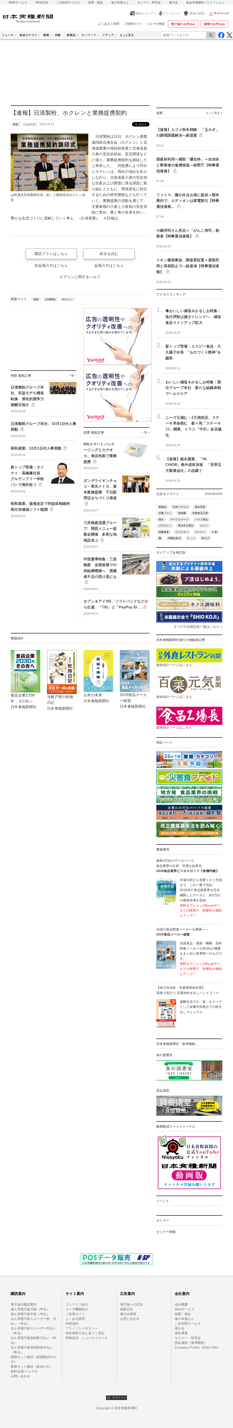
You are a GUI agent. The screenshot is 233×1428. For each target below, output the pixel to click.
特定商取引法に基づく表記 (85, 1333)
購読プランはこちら (51, 254)
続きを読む (109, 254)
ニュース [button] (8, 35)
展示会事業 (128, 1314)
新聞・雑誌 (95, 2)
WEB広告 (41, 2)
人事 (214, 532)
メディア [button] (108, 35)
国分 (161, 519)
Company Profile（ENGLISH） (197, 1347)
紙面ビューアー (146, 13)
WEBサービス (18, 2)
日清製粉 (50, 299)
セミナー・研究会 (149, 2)
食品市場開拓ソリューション (205, 2)
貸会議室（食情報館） (191, 1342)
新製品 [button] (71, 35)
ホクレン (67, 299)
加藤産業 (164, 532)
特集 (58, 35)
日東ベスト (165, 513)
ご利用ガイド (133, 23)
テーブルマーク (179, 519)
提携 (36, 299)
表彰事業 (181, 1333)
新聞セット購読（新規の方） (32, 1366)
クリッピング (171, 13)
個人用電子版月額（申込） (30, 1309)
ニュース (30, 124)
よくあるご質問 (108, 23)
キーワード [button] (88, 35)
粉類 (15, 124)
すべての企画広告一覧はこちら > (198, 626)
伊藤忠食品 (174, 538)
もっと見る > (214, 112)
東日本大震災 (186, 525)
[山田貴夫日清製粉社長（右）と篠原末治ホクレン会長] (49, 162)
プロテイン (165, 525)
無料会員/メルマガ (24, 1371)
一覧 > (72, 375)
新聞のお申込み (214, 24)
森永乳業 (200, 507)
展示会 (173, 2)
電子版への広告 (131, 1304)
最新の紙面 (197, 13)
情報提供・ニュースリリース (87, 1338)
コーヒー (200, 532)
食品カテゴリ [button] (28, 35)
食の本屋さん (120, 2)
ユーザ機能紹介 (77, 1309)
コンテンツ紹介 (77, 1304)
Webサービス (185, 1309)
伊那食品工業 (200, 513)
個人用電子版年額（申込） (30, 1314)
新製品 (162, 507)
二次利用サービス (68, 2)
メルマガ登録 (156, 23)
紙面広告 (126, 1309)
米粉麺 (182, 513)
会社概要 (181, 1304)
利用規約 (72, 1323)
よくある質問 (75, 1319)
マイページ (118, 1397)
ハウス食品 (201, 519)
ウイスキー (181, 532)
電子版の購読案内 (24, 1304)
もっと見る (127, 35)
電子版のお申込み (183, 24)
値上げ (205, 538)
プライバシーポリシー (82, 1328)
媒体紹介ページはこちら (174, 665)
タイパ (204, 525)
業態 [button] (46, 35)
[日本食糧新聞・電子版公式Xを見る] (229, 35)
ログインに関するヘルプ (80, 277)
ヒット (191, 538)
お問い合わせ (20, 1376)
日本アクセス (180, 507)
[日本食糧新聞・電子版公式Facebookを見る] (221, 35)
